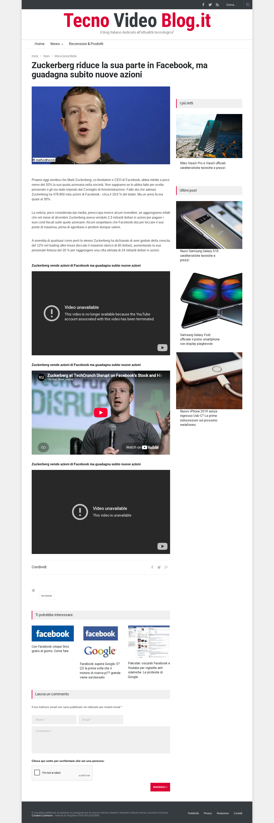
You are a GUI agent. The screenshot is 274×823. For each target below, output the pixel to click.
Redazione (223, 813)
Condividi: (39, 567)
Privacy (208, 813)
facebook (46, 595)
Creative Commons (42, 815)
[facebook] (203, 5)
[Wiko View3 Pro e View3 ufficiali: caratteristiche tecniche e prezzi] (209, 136)
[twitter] (210, 5)
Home (40, 44)
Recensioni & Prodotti (86, 44)
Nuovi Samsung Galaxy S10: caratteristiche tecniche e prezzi (199, 255)
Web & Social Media (66, 55)
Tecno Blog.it (137, 20)
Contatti (238, 813)
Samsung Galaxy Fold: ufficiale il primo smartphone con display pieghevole (200, 339)
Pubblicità (193, 813)
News (55, 44)
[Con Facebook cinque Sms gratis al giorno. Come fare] (53, 633)
